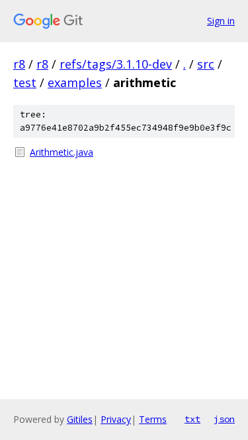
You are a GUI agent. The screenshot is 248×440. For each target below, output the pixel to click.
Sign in (221, 21)
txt (192, 419)
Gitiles (80, 419)
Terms (153, 419)
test (24, 82)
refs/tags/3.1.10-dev (116, 64)
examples (75, 82)
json (224, 419)
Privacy (116, 419)
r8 (19, 64)
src (205, 64)
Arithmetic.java (61, 152)
